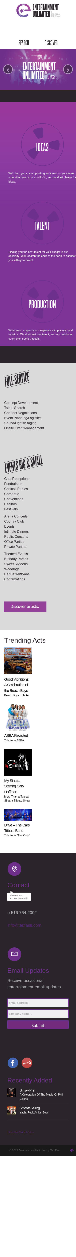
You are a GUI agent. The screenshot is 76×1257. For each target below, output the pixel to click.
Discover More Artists (20, 1132)
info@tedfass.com (24, 925)
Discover (51, 43)
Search (24, 43)
